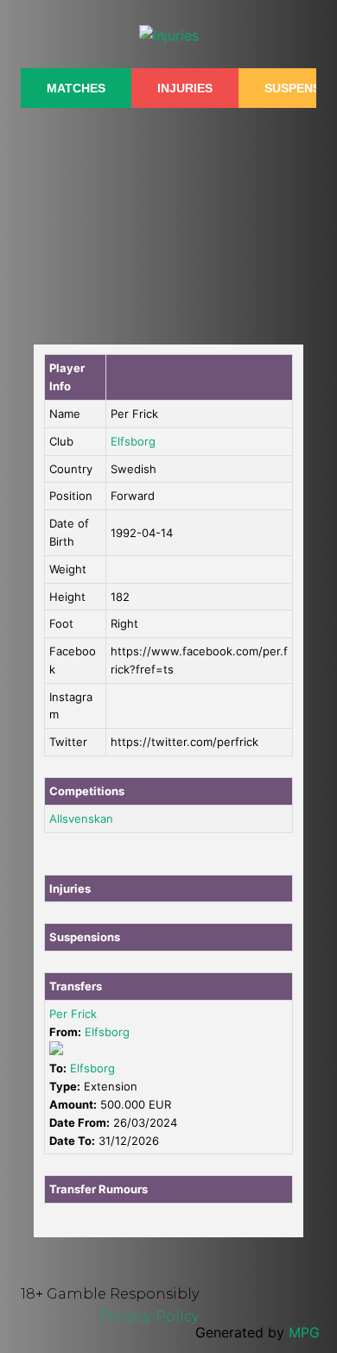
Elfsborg (133, 441)
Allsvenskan (81, 818)
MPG (304, 1332)
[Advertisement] (168, 217)
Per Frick (73, 1014)
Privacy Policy (149, 1316)
